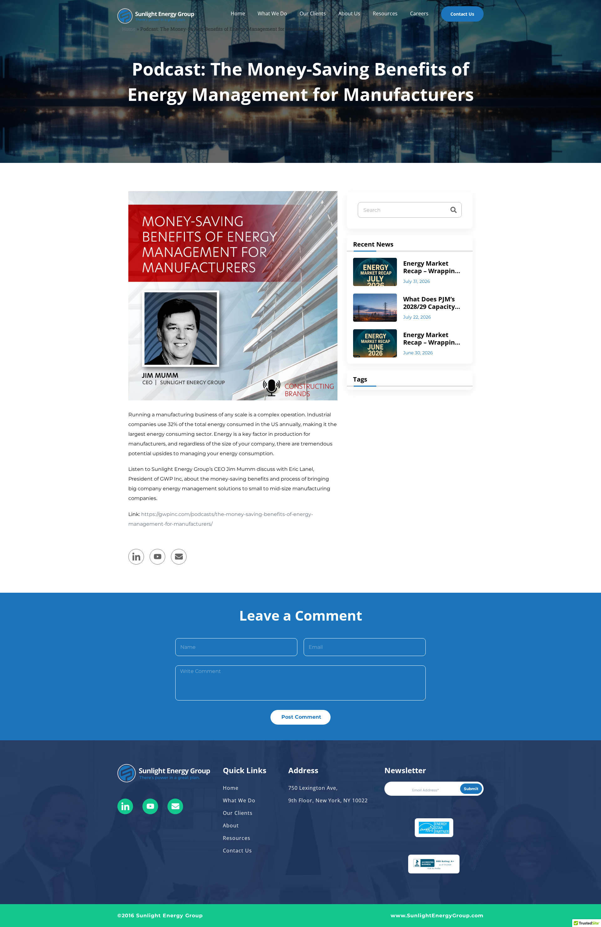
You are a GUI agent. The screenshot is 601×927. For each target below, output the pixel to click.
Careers (419, 13)
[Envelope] (179, 557)
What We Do (272, 13)
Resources (385, 13)
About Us (349, 13)
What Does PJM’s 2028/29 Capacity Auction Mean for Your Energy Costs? (432, 302)
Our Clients (313, 13)
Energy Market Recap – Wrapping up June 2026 (430, 338)
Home (238, 13)
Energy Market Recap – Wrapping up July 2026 (430, 267)
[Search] (453, 209)
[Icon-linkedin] (125, 806)
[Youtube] (150, 806)
